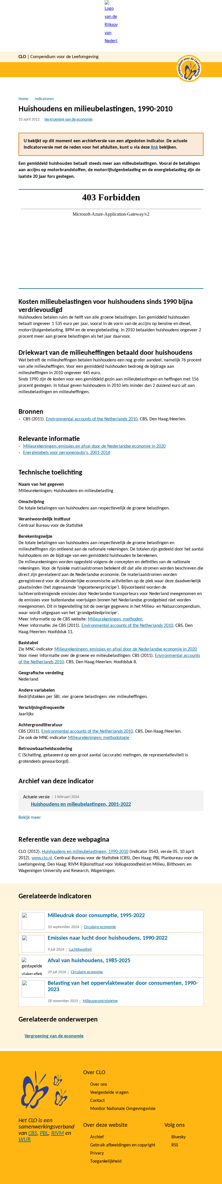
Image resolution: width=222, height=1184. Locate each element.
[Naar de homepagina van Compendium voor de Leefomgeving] (111, 26)
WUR (24, 1140)
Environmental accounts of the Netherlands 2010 (92, 419)
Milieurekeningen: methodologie (98, 738)
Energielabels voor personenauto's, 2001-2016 (66, 452)
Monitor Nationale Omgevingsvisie (123, 1109)
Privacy (97, 1153)
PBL (44, 1133)
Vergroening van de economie (68, 119)
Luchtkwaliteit (80, 949)
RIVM (57, 1133)
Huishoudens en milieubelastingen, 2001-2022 (81, 804)
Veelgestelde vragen (109, 1092)
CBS (32, 1133)
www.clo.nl (42, 858)
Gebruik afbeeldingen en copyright (122, 1145)
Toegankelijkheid (105, 1161)
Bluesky (178, 1137)
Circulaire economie (100, 927)
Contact (97, 1100)
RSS (174, 1145)
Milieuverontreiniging (100, 1001)
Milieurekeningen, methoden (115, 619)
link (154, 147)
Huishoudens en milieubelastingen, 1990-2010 (85, 851)
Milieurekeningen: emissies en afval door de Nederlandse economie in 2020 (94, 446)
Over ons (98, 1084)
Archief (97, 1137)
